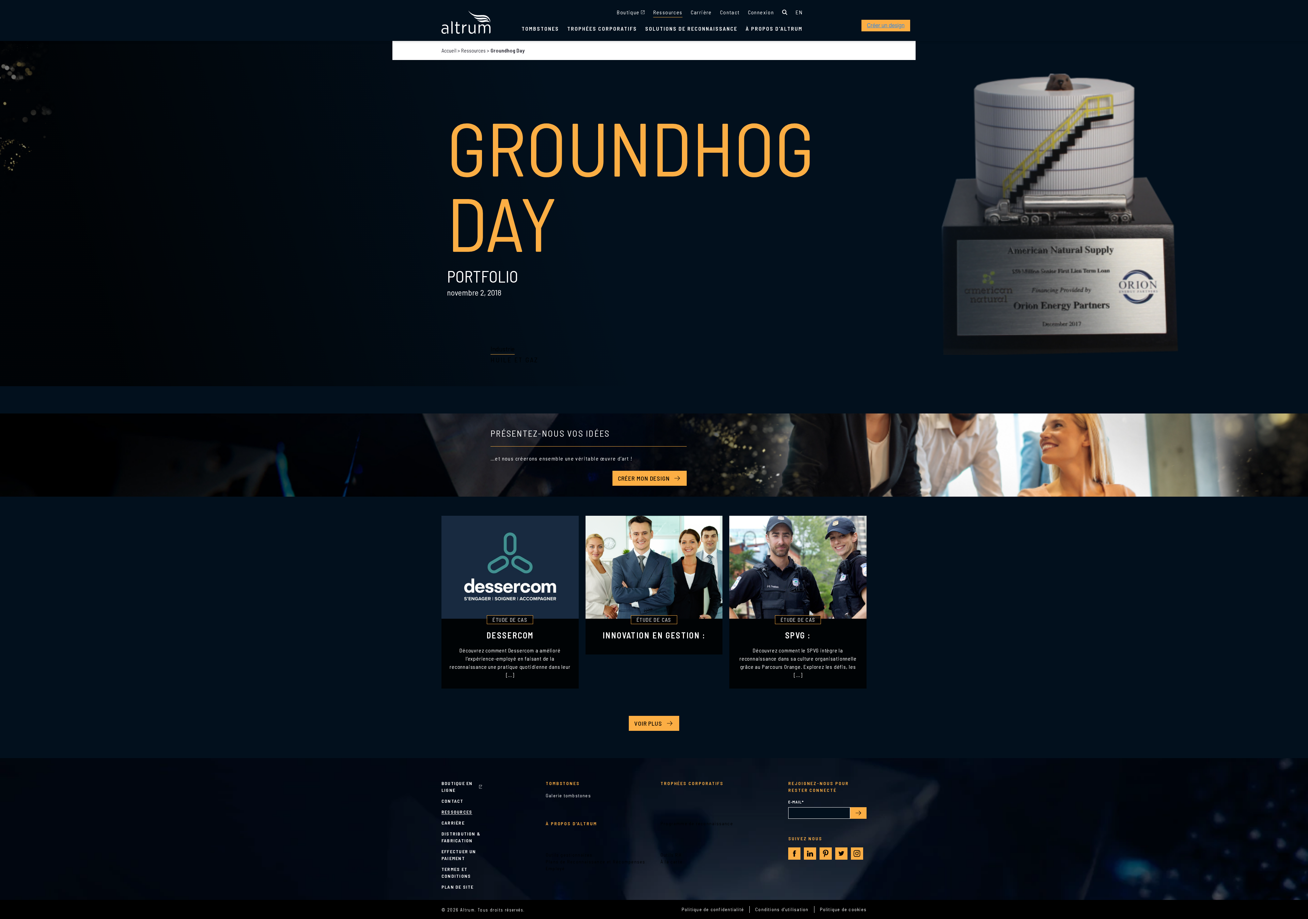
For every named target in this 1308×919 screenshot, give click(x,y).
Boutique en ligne (456, 786)
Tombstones (540, 28)
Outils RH (671, 855)
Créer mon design (644, 478)
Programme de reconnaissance (696, 823)
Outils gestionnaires (569, 855)
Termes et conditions (456, 872)
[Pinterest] (825, 853)
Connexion (761, 12)
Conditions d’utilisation (781, 909)
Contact (730, 12)
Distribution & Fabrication (460, 837)
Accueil (448, 50)
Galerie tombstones (568, 795)
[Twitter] (841, 853)
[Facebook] (794, 853)
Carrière (701, 12)
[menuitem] (799, 12)
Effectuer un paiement (458, 854)
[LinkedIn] (810, 853)
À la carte (671, 861)
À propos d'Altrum (774, 28)
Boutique (628, 12)
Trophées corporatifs (602, 28)
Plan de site (457, 887)
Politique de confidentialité (713, 909)
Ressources (668, 12)
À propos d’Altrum (571, 823)
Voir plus (648, 723)
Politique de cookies (843, 909)
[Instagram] (857, 853)
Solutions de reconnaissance (691, 28)
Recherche (785, 12)
